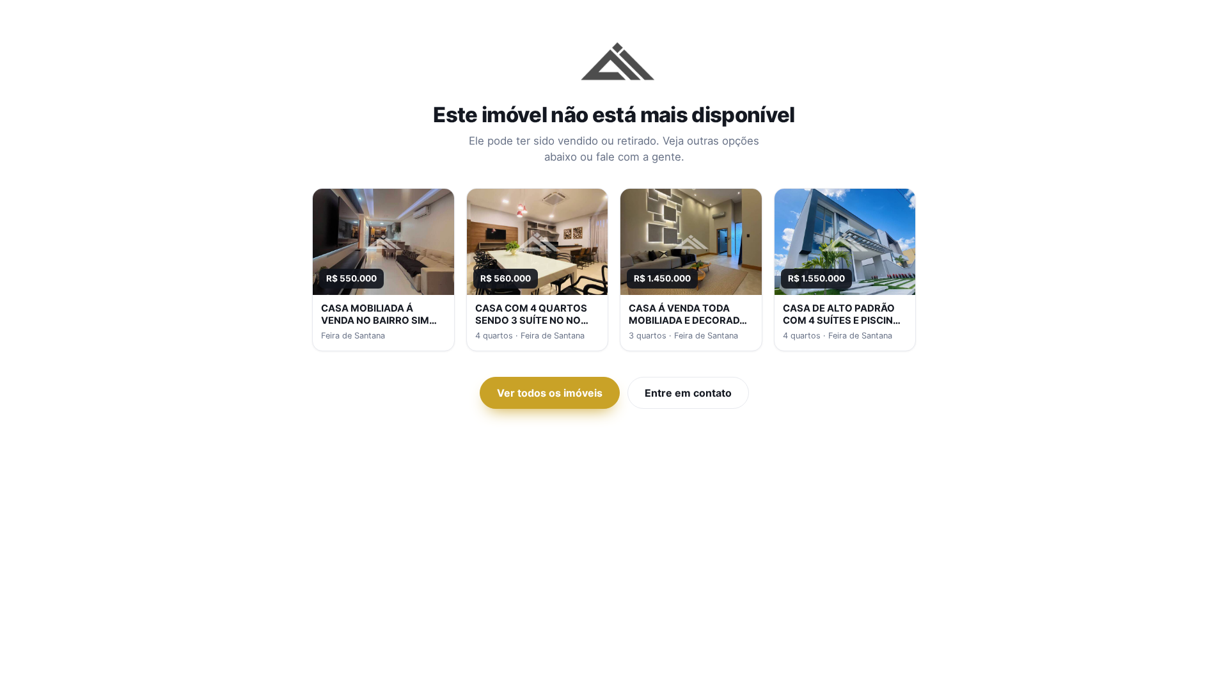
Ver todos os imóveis (549, 392)
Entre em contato (688, 392)
